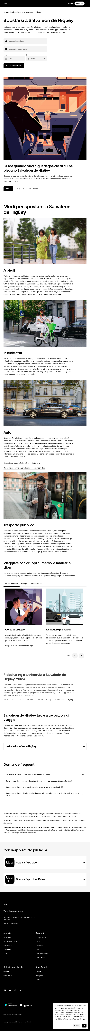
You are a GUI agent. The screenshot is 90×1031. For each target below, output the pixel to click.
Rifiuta (76, 1025)
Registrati (79, 3)
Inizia (8, 189)
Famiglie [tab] (24, 583)
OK (84, 1025)
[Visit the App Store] (26, 1005)
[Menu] (87, 3)
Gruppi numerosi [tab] (11, 583)
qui (84, 1019)
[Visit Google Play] (11, 1005)
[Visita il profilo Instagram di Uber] (15, 990)
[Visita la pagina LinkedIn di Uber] (4, 990)
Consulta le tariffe (13, 66)
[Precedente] (75, 655)
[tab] (45, 583)
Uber (5, 3)
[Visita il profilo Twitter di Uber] (20, 990)
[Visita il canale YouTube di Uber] (10, 990)
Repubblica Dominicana (13, 12)
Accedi (70, 3)
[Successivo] (81, 655)
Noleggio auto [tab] (36, 583)
